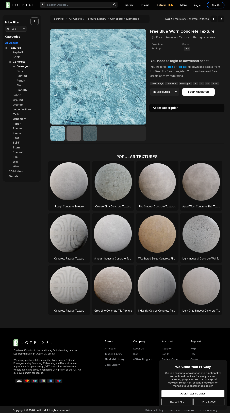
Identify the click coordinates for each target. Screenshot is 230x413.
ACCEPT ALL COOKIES (193, 393)
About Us (138, 348)
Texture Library (96, 18)
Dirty (20, 71)
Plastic (17, 133)
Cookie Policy (208, 410)
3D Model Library (114, 359)
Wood (16, 166)
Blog (135, 354)
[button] (141, 76)
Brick (16, 57)
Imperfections (22, 109)
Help (193, 348)
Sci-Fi (16, 142)
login (170, 66)
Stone (17, 147)
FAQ (192, 354)
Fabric (17, 95)
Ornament (19, 118)
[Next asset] (221, 19)
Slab (19, 85)
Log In (197, 5)
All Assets (11, 42)
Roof (16, 138)
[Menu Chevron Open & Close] (34, 21)
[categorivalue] (114, 5)
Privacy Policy (154, 410)
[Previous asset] (213, 19)
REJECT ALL (177, 401)
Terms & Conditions (181, 410)
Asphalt (18, 52)
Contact (194, 359)
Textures (15, 47)
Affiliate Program (142, 359)
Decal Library (112, 364)
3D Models (16, 171)
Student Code (170, 359)
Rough (21, 80)
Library (129, 5)
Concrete (19, 61)
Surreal (18, 152)
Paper (17, 123)
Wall (15, 161)
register (182, 66)
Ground (18, 100)
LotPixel (59, 18)
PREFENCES (209, 401)
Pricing (145, 5)
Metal (16, 114)
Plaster (17, 128)
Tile (15, 157)
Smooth (22, 90)
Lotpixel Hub (165, 5)
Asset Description (165, 108)
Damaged (23, 66)
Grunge (18, 104)
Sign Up (215, 5)
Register (167, 348)
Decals (13, 176)
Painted (22, 76)
